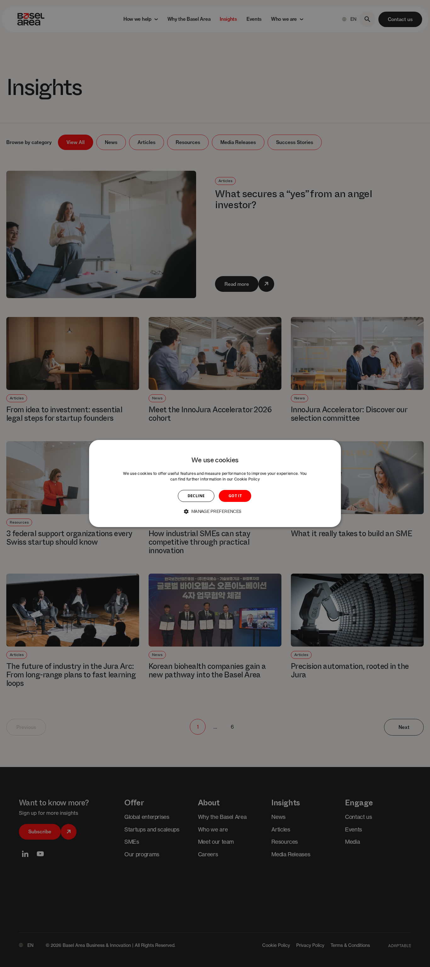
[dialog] (215, 483)
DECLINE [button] (196, 495)
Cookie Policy (247, 479)
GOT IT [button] (235, 495)
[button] (215, 511)
